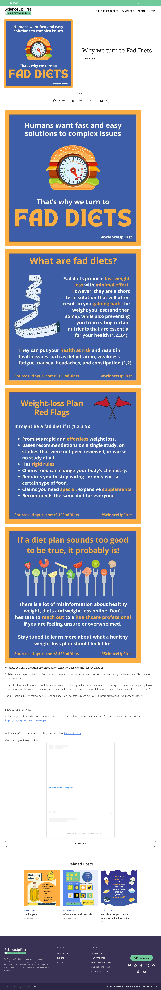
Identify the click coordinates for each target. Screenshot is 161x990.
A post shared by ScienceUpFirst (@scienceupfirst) (80, 833)
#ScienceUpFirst (41, 720)
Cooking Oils (30, 914)
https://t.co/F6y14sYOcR (18, 720)
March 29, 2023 (72, 733)
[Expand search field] (149, 3)
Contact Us (141, 957)
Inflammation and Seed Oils (77, 914)
